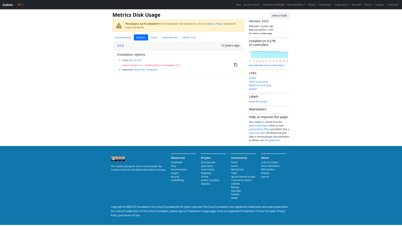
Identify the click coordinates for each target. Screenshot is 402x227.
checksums (151, 69)
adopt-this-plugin (258, 101)
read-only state (257, 132)
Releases (141, 37)
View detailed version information (267, 65)
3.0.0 (120, 45)
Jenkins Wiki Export (259, 125)
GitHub (252, 77)
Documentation (123, 37)
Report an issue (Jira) (260, 85)
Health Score (189, 37)
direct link (139, 69)
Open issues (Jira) (258, 81)
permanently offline (259, 129)
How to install (279, 15)
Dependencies (170, 37)
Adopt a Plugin (215, 23)
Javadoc (253, 88)
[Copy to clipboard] (236, 65)
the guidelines (272, 140)
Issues (154, 37)
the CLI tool (135, 60)
